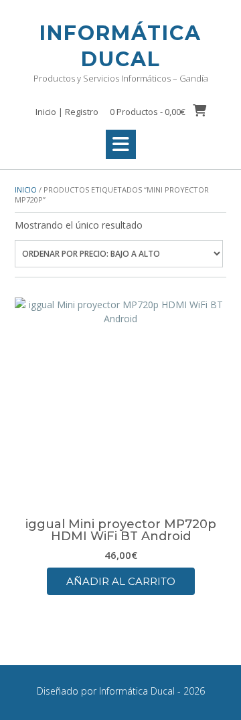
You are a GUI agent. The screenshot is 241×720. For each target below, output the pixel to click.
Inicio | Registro (66, 112)
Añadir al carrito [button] (120, 581)
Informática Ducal (120, 46)
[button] (121, 144)
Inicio (26, 190)
